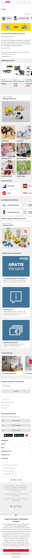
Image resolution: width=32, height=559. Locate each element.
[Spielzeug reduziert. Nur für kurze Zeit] (16, 235)
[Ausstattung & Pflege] (21, 18)
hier (23, 544)
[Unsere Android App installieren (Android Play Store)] (19, 435)
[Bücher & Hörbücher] (24, 151)
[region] (16, 537)
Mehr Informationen (16, 556)
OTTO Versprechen (16, 491)
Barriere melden (16, 430)
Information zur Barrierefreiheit (18, 487)
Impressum (7, 487)
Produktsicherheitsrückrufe (11, 489)
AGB (17, 485)
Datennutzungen (22, 526)
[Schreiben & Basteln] (8, 151)
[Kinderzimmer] (24, 133)
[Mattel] (11, 193)
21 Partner (10, 524)
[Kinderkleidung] (8, 133)
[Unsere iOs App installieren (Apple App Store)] (8, 435)
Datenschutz (23, 485)
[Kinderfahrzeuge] (24, 169)
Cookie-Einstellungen (10, 485)
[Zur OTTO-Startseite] (7, 2)
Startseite (3, 6)
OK (16, 550)
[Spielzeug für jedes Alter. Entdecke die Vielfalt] (16, 109)
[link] (7, 18)
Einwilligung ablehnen (16, 553)
